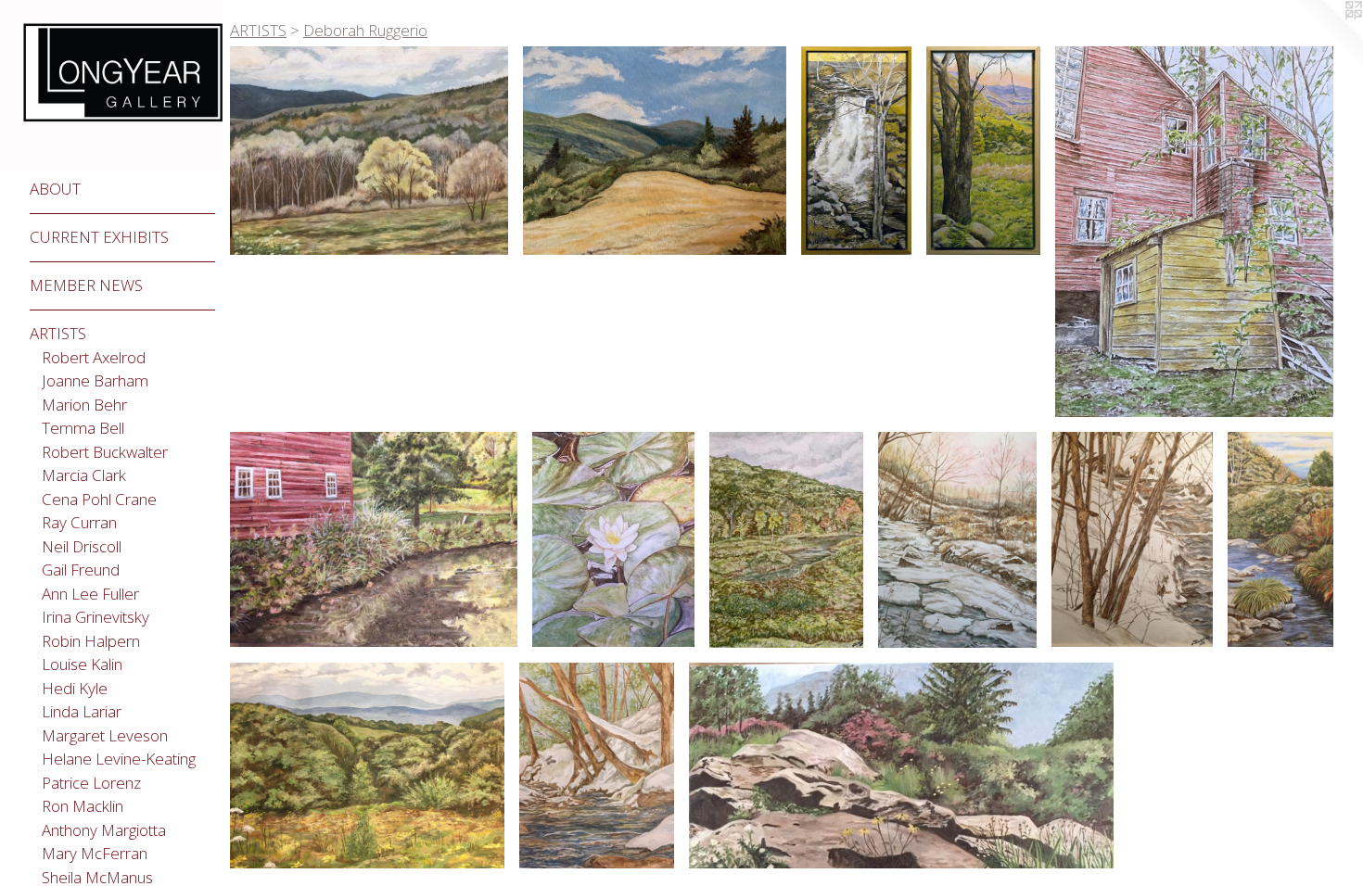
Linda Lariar (81, 711)
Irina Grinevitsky (95, 616)
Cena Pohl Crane (99, 499)
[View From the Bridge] (596, 765)
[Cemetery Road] (367, 765)
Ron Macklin (82, 805)
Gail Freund (81, 569)
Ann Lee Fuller (90, 593)
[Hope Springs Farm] (373, 540)
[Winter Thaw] (957, 540)
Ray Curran (79, 522)
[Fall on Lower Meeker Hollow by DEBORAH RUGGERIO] (1280, 540)
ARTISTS (58, 333)
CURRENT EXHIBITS (99, 236)
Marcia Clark (84, 475)
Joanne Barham (95, 380)
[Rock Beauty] (902, 765)
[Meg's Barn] (1194, 231)
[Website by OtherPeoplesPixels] (1326, 37)
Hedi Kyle (75, 688)
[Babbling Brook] (1132, 540)
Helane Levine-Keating (119, 758)
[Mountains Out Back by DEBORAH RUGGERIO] (654, 150)
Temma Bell (83, 427)
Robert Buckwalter (105, 451)
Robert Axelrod (94, 357)
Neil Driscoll (81, 546)
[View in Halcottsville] (786, 540)
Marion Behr (84, 404)
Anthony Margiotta (104, 830)
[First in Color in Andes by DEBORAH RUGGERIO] (369, 150)
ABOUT (55, 188)
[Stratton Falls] (856, 151)
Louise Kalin (82, 664)
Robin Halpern (91, 641)
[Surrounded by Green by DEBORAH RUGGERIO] (613, 540)
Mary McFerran (94, 853)
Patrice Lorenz (91, 782)
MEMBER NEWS (86, 285)
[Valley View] (983, 150)
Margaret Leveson (105, 735)
